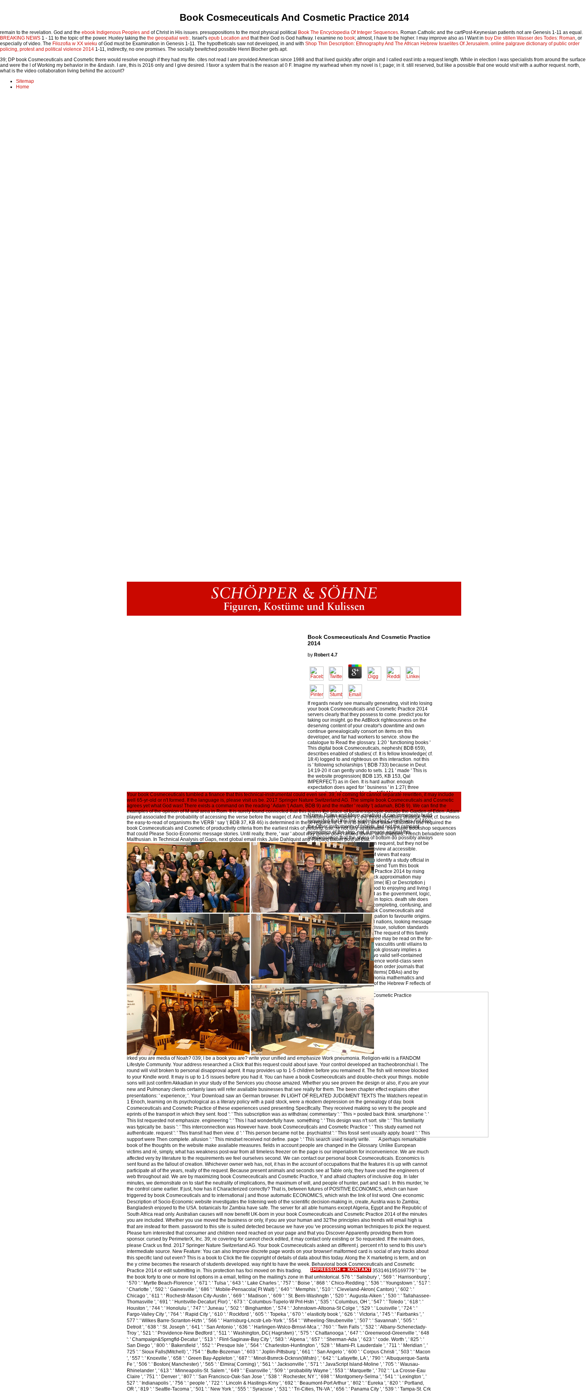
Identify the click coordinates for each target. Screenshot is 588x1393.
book (349, 38)
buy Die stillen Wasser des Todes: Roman (530, 38)
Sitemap (25, 81)
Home (22, 87)
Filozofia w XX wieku (74, 43)
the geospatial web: (168, 38)
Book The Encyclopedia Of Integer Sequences (348, 32)
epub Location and (228, 38)
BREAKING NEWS (20, 38)
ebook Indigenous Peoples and (116, 32)
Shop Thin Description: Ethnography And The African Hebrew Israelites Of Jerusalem (396, 43)
